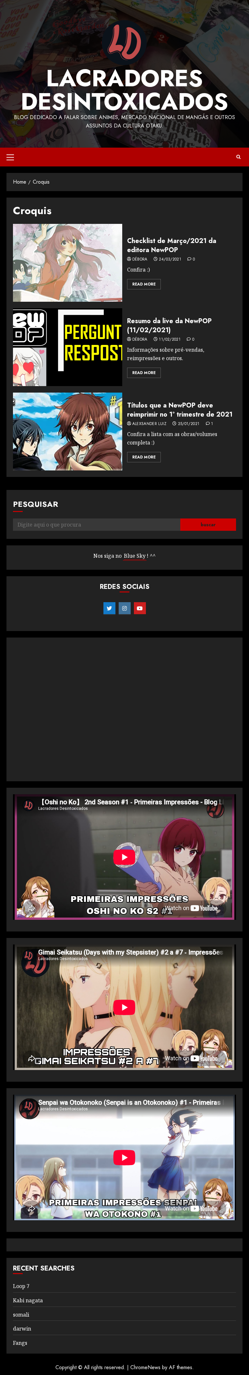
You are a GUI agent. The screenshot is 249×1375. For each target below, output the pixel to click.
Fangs (20, 1342)
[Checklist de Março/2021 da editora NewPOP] (67, 263)
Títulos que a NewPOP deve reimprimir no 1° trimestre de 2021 (179, 410)
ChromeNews (145, 1367)
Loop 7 (21, 1286)
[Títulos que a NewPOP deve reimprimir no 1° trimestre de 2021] (67, 431)
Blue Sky (135, 555)
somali (21, 1314)
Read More (144, 284)
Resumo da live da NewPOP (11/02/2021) (169, 325)
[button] (10, 157)
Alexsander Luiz (149, 424)
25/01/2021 (189, 424)
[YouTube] (140, 608)
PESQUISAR (35, 504)
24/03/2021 (170, 259)
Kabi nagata (28, 1300)
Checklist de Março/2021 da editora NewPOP (171, 245)
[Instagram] (125, 608)
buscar (208, 524)
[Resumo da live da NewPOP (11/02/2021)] (67, 347)
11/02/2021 (170, 339)
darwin (22, 1328)
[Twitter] (109, 608)
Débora (140, 259)
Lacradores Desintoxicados (124, 89)
